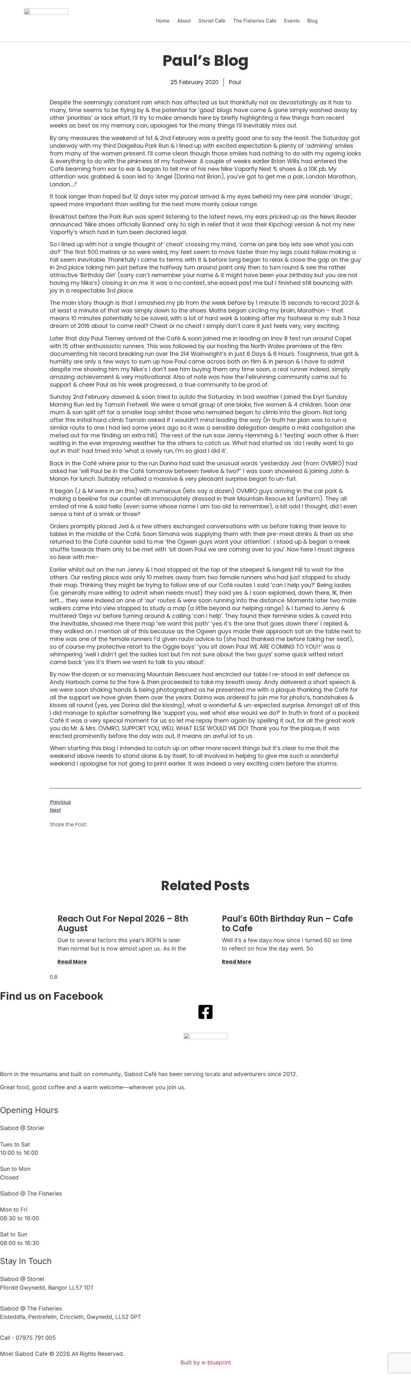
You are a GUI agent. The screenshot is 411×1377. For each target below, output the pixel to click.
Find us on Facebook (51, 996)
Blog (312, 21)
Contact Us (345, 21)
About (184, 21)
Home (163, 21)
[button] (100, 824)
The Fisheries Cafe (254, 21)
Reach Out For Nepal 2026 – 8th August (122, 923)
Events (292, 21)
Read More (72, 961)
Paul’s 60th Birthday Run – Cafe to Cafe (287, 923)
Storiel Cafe (211, 21)
